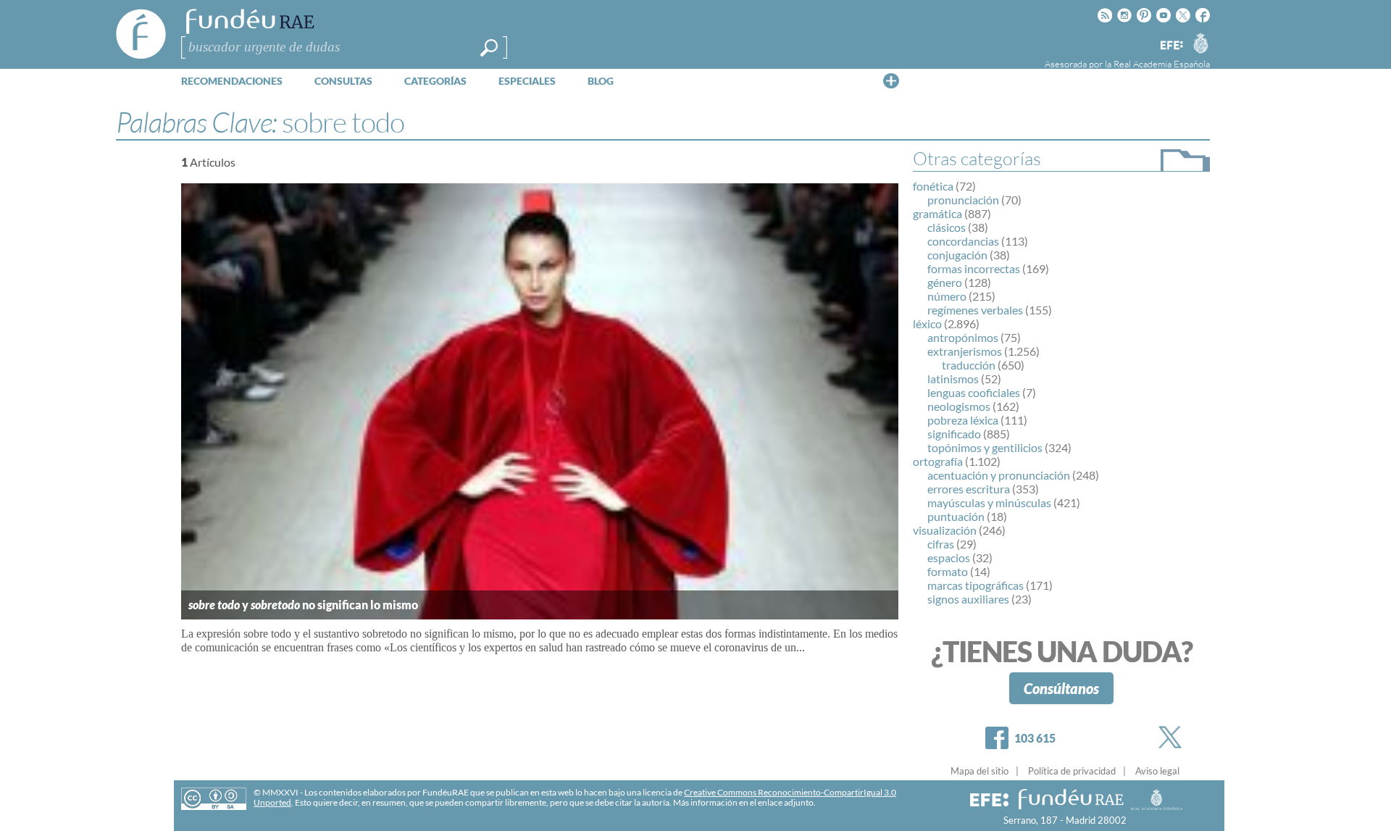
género (944, 282)
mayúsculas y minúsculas (989, 502)
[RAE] (1200, 43)
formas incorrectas (973, 268)
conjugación (957, 255)
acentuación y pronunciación (998, 475)
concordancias (963, 241)
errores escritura (968, 489)
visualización (945, 530)
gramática (937, 213)
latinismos (953, 378)
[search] (489, 48)
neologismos (958, 406)
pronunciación (963, 199)
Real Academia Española (1162, 64)
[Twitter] (1172, 737)
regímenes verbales (975, 310)
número (946, 296)
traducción (968, 365)
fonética (933, 186)
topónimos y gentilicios (985, 447)
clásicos (946, 227)
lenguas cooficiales (973, 392)
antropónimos (962, 337)
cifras (940, 544)
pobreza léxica (962, 420)
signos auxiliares (968, 599)
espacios (948, 557)
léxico (927, 323)
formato (947, 571)
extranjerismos (964, 351)
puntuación (956, 516)
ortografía (938, 461)
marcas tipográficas (975, 585)
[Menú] (891, 80)
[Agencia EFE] (1171, 46)
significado (954, 433)
